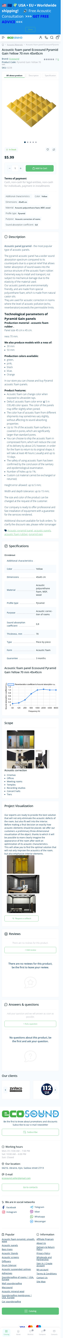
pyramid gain (36, 532)
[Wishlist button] (47, 147)
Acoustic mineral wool (13, 1287)
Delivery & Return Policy (46, 1244)
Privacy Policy (43, 1249)
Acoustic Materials (15, 44)
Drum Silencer (9, 1261)
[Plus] (20, 166)
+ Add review (30, 946)
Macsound (7, 1283)
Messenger (40, 1217)
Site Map (41, 1277)
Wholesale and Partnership (44, 1254)
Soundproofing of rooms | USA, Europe (18, 1274)
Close (30, 29)
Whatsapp (40, 1212)
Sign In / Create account (44, 1260)
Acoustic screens (10, 1253)
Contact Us (42, 1273)
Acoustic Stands (10, 1249)
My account (42, 1265)
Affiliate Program (45, 1235)
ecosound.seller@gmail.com (16, 1174)
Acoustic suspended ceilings (16, 1265)
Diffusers (6, 1257)
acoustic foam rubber (16, 532)
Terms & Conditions (47, 1269)
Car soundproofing (11, 1297)
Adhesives (7, 1269)
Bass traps (7, 1245)
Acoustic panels (10, 1241)
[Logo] (14, 37)
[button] (25, 140)
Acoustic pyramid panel (20, 528)
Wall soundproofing (12, 1279)
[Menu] (3, 37)
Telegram (39, 1203)
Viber (37, 1208)
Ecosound (14, 58)
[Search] (51, 37)
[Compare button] (53, 147)
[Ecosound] (30, 1110)
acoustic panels (42, 528)
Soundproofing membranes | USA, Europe (17, 1292)
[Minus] (9, 166)
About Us (41, 1239)
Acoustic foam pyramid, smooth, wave (18, 1236)
